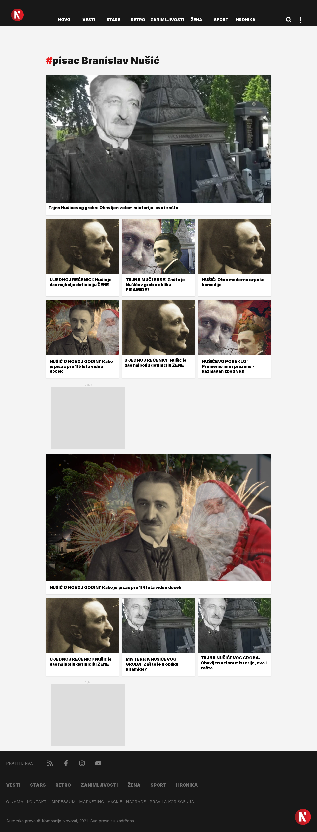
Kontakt (37, 802)
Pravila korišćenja (172, 802)
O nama (14, 802)
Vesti (88, 19)
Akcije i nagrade (127, 802)
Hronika (245, 19)
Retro (138, 19)
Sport (221, 19)
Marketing (91, 802)
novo (64, 19)
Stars (113, 19)
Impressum (63, 802)
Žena (196, 19)
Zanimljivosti (167, 19)
